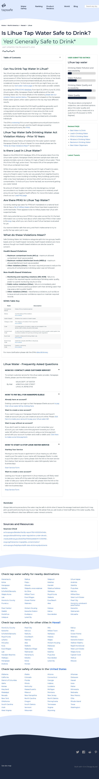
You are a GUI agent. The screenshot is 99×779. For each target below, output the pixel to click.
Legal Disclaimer (42, 752)
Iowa (72, 683)
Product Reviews (50, 7)
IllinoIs (27, 683)
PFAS (28, 128)
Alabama (4, 674)
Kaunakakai (52, 614)
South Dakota (30, 704)
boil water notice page (23, 86)
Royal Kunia (52, 594)
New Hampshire (31, 695)
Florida (27, 680)
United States (58, 669)
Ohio (72, 698)
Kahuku (74, 591)
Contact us (7, 752)
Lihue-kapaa (75, 579)
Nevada (4, 695)
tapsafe (7, 10)
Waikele (51, 597)
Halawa (50, 608)
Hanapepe (5, 585)
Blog (76, 6)
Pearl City (74, 600)
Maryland (5, 689)
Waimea (28, 640)
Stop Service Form (12, 490)
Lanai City (28, 617)
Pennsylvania (53, 701)
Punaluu (5, 603)
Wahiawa (51, 591)
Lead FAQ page (21, 195)
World (67, 6)
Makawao (51, 646)
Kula (3, 646)
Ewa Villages (29, 597)
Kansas (4, 686)
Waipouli (51, 579)
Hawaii (56, 622)
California (5, 677)
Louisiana (51, 686)
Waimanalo (75, 611)
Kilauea (27, 585)
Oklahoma (5, 701)
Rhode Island (76, 701)
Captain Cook (76, 655)
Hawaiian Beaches (8, 655)
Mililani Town (30, 594)
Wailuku (28, 634)
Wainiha (74, 585)
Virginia (50, 707)
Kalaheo (51, 582)
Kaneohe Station (31, 611)
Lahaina (4, 640)
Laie (2, 597)
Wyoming (51, 710)
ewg (9, 221)
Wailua (27, 579)
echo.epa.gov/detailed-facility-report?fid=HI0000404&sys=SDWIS (28, 532)
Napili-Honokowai (77, 646)
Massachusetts (30, 689)
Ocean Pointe (30, 600)
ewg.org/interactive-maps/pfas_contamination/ (21, 542)
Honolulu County (8, 600)
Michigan (51, 689)
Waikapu (4, 658)
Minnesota (75, 689)
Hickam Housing (31, 608)
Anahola (74, 582)
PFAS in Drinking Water (79, 136)
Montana (51, 692)
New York (5, 698)
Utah (3, 707)
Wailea (50, 649)
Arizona (50, 674)
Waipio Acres (6, 594)
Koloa (3, 582)
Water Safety (23, 7)
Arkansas (74, 674)
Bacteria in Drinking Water (80, 142)
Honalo (27, 664)
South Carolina (7, 704)
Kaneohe (74, 608)
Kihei (72, 631)
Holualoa (5, 643)
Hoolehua (5, 614)
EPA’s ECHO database (23, 90)
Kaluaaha (74, 614)
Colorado (28, 677)
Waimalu (28, 603)
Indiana (50, 683)
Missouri (28, 692)
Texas (73, 704)
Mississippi (5, 692)
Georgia (51, 680)
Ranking (39, 6)
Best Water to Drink (78, 130)
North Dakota (53, 698)
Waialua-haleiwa (54, 588)
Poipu (27, 582)
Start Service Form (12, 468)
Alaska (27, 674)
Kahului (28, 631)
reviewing (15, 123)
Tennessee (52, 704)
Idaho (3, 683)
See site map (6, 766)
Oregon (28, 701)
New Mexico (75, 695)
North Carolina (30, 698)
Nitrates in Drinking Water (80, 139)
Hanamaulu (6, 579)
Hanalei (50, 585)
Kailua (50, 611)
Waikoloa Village (31, 649)
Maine (73, 686)
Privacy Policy (23, 752)
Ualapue (4, 617)
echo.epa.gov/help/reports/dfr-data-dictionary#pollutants (25, 545)
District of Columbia (9, 680)
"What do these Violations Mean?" (16, 146)
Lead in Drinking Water (79, 133)
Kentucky (28, 686)
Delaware (74, 677)
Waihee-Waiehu (77, 643)
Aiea (49, 603)
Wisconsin (28, 710)
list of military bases (21, 207)
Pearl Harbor (6, 608)
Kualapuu (28, 614)
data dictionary (42, 352)
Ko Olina (28, 591)
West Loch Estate (77, 597)
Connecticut (52, 677)
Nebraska (74, 692)
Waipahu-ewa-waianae (33, 588)
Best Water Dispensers (79, 145)
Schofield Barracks (8, 591)
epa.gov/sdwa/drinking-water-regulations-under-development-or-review (31, 535)
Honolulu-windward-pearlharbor (79, 604)
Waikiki (4, 611)
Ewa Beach (52, 600)
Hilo (49, 628)
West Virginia (6, 710)
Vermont (28, 707)
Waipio (50, 640)
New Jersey (52, 695)
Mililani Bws (75, 594)
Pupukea (74, 588)
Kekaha (4, 588)
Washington (75, 707)
